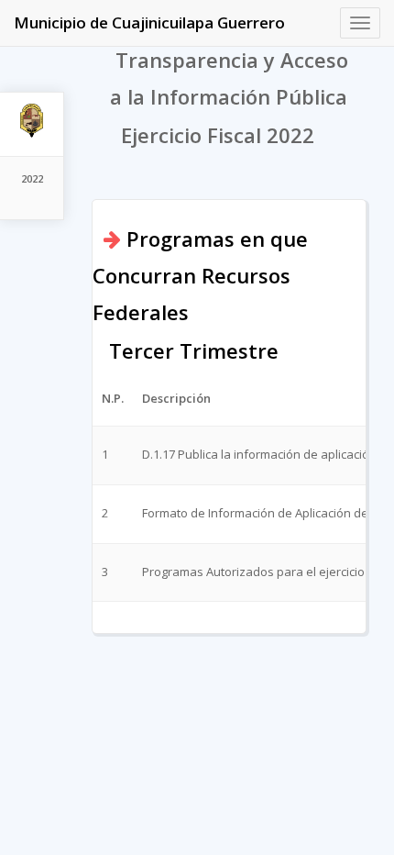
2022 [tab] (32, 178)
